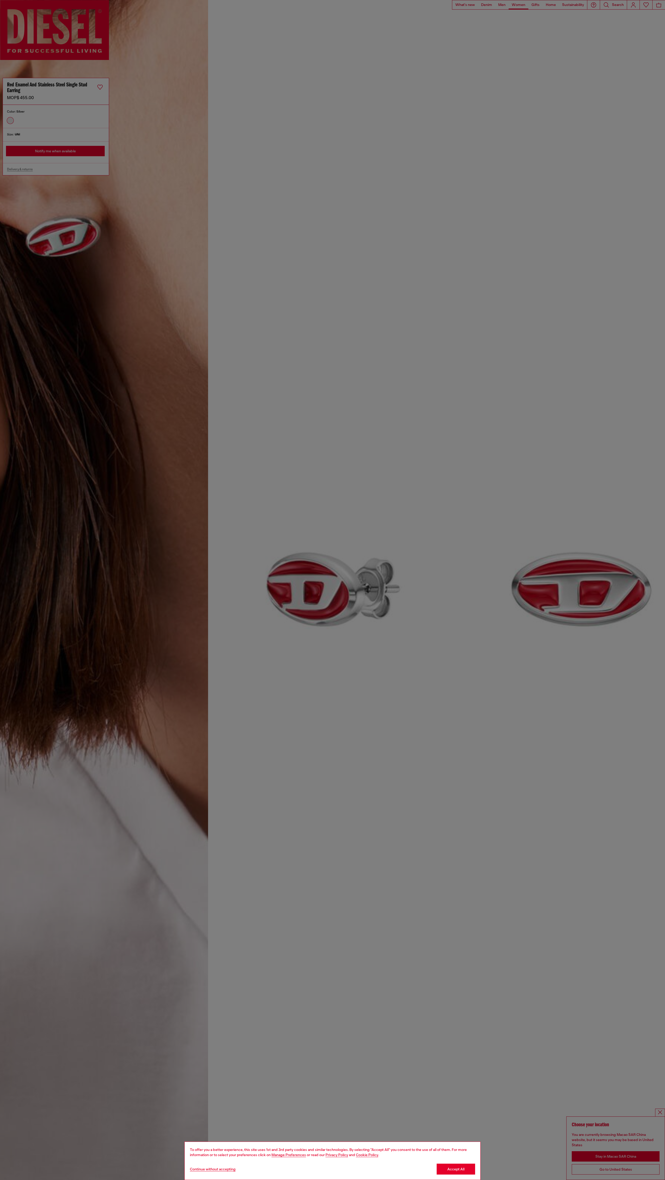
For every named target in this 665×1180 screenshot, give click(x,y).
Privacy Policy (336, 1155)
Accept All (455, 1169)
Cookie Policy (367, 1155)
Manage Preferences (288, 1155)
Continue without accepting (213, 1169)
